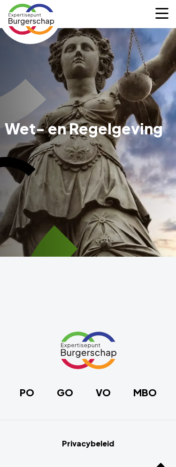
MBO (145, 392)
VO (103, 392)
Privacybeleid (88, 443)
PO (27, 392)
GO (65, 392)
